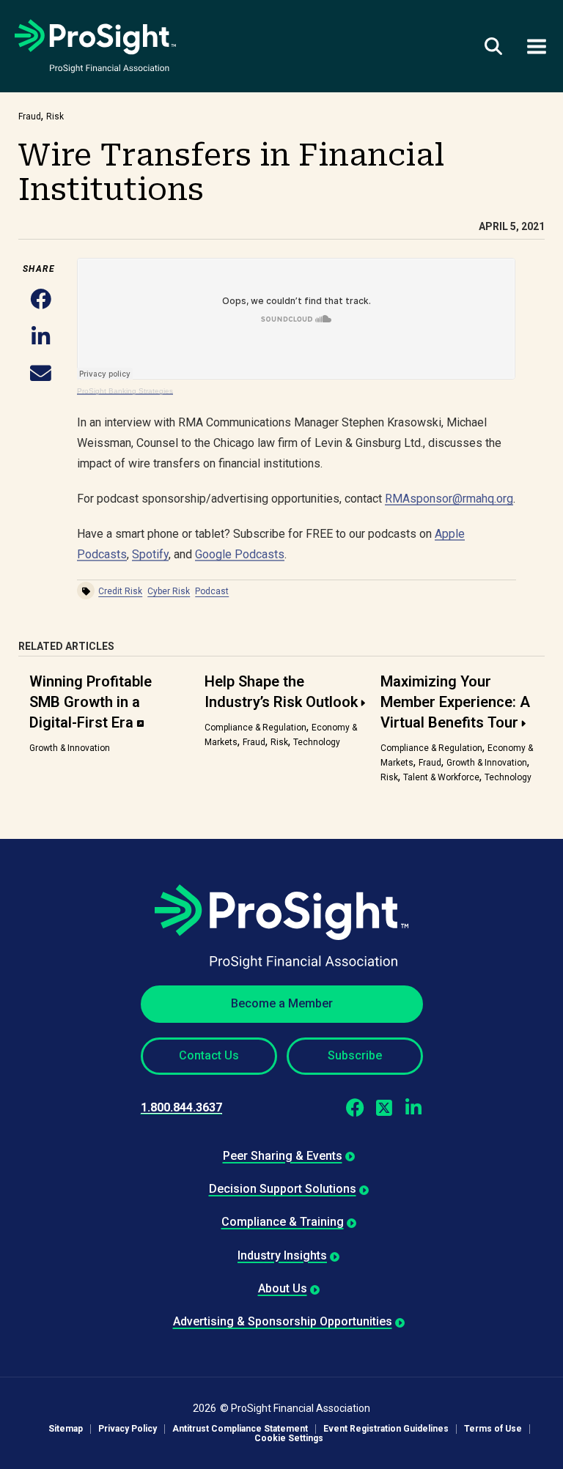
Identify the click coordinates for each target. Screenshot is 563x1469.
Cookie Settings (288, 1438)
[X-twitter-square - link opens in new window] (384, 1107)
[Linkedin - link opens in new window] (414, 1107)
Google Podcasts (239, 554)
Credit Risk (120, 591)
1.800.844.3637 (181, 1107)
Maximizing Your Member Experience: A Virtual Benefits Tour (455, 702)
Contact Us (209, 1055)
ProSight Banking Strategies (125, 391)
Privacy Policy (127, 1429)
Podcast (212, 591)
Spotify (150, 554)
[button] (41, 300)
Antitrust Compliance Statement (240, 1429)
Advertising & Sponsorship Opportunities (282, 1321)
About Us (282, 1288)
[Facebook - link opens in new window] (355, 1107)
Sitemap (65, 1429)
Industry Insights (282, 1255)
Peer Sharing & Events (282, 1156)
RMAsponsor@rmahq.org (449, 499)
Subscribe (355, 1055)
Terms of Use (493, 1429)
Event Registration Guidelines (386, 1429)
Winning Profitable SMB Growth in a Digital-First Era (90, 702)
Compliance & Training (282, 1222)
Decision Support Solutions (282, 1189)
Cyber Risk (168, 591)
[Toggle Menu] (536, 46)
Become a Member (282, 1003)
